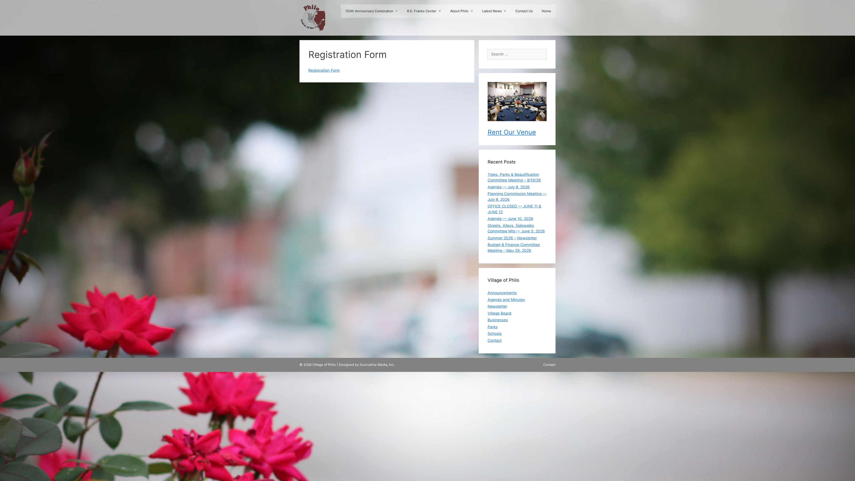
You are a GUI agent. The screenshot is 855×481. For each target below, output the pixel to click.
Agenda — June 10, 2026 (510, 218)
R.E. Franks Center (421, 11)
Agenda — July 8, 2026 (509, 187)
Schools (495, 333)
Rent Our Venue (512, 132)
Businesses (498, 320)
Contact (495, 340)
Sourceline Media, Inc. (377, 365)
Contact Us (524, 11)
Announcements (502, 293)
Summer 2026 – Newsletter (512, 238)
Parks (493, 327)
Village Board (499, 313)
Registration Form (324, 70)
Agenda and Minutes (506, 300)
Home (546, 11)
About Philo (459, 11)
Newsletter (497, 306)
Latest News (492, 11)
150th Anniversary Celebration (369, 11)
